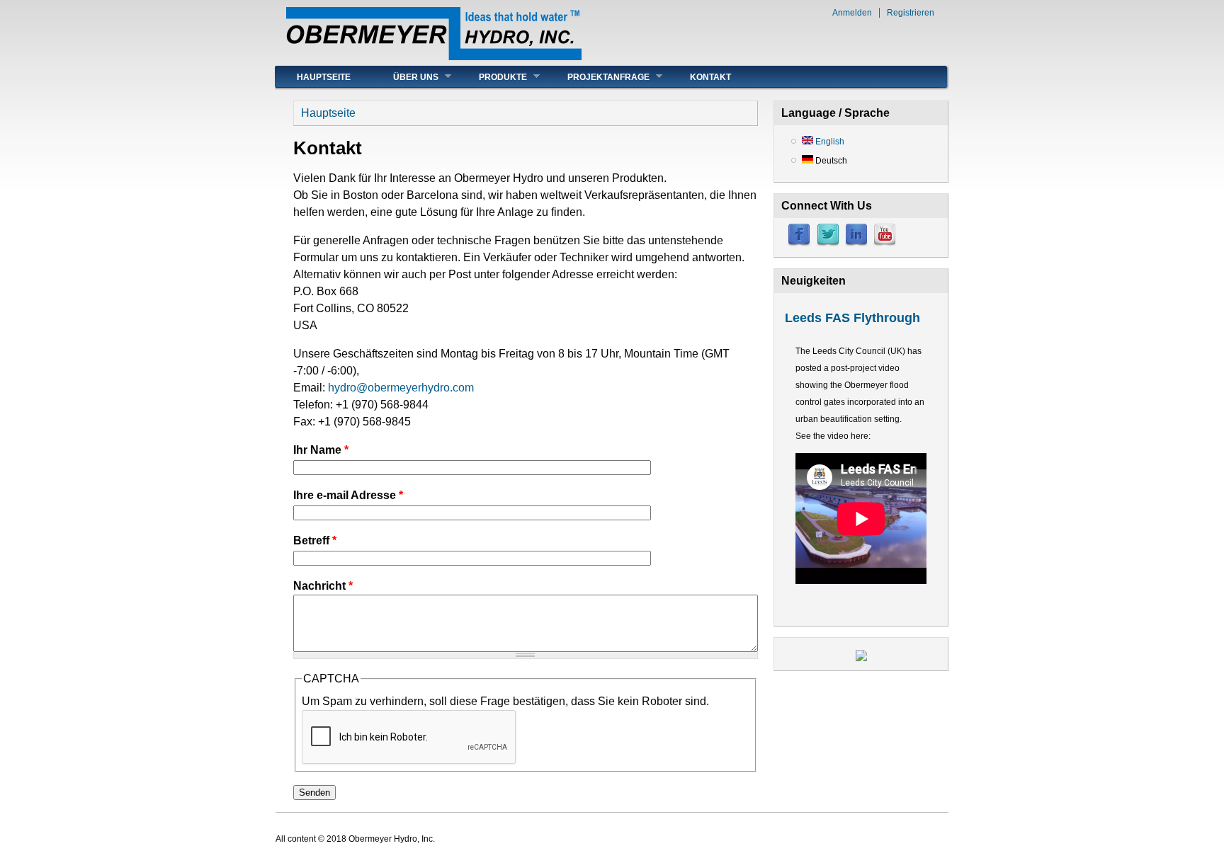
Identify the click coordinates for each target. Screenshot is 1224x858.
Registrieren (910, 13)
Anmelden (852, 13)
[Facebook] (799, 243)
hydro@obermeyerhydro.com (401, 388)
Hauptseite (324, 77)
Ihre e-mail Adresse (348, 495)
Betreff (314, 540)
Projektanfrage (598, 77)
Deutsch (830, 161)
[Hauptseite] (434, 56)
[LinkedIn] (856, 243)
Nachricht (323, 586)
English (828, 142)
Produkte (492, 77)
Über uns (405, 77)
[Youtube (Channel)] (884, 243)
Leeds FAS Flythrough (852, 318)
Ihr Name (320, 450)
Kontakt (710, 77)
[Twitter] (828, 243)
